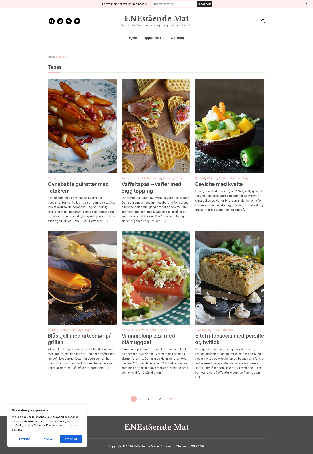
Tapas (52, 178)
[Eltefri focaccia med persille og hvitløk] (229, 233)
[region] (47, 425)
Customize (23, 438)
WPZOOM (198, 446)
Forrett (126, 178)
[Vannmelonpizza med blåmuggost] (156, 233)
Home (51, 56)
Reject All (47, 438)
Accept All (71, 438)
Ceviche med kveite (219, 184)
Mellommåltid (151, 178)
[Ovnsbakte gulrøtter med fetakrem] (82, 81)
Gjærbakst (202, 330)
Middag (212, 178)
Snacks (168, 178)
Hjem (133, 38)
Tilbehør (228, 330)
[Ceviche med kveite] (229, 81)
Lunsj (137, 178)
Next (171, 399)
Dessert (127, 330)
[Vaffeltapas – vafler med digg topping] (156, 81)
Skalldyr (77, 330)
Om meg (177, 38)
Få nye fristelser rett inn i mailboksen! (125, 4)
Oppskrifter (152, 38)
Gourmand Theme (173, 446)
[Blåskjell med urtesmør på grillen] (82, 233)
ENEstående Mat (156, 18)
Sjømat (224, 178)
